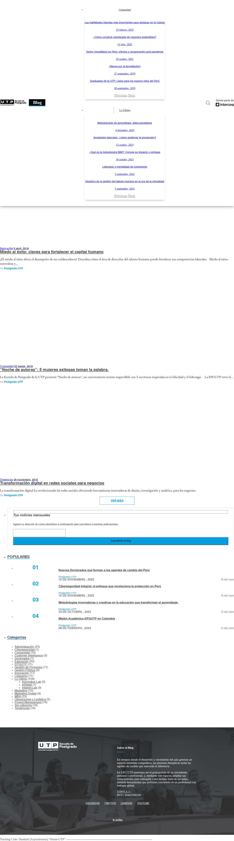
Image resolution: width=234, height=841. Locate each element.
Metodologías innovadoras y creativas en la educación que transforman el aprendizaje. (118, 602)
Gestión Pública (25, 670)
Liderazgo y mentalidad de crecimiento (124, 167)
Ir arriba (117, 820)
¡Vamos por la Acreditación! (125, 66)
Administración (24, 647)
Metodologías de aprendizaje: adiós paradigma (124, 123)
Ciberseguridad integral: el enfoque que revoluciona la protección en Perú (109, 586)
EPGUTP (21, 664)
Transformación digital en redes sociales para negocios (52, 483)
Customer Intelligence (29, 655)
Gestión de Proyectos (28, 667)
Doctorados (22, 658)
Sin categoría (23, 705)
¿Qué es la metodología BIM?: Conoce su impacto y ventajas (124, 152)
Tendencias (6, 479)
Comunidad (125, 9)
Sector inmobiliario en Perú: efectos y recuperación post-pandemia (124, 52)
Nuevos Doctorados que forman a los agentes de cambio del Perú (104, 570)
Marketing (21, 690)
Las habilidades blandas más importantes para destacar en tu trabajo (125, 22)
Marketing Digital (26, 693)
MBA (18, 696)
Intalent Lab (29, 687)
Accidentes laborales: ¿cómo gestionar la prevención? (124, 137)
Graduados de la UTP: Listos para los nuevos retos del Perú (125, 81)
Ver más (117, 500)
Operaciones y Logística (30, 699)
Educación (22, 661)
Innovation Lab (31, 682)
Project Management (28, 702)
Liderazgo (21, 676)
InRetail (27, 685)
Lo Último (124, 110)
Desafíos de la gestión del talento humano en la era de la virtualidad (124, 181)
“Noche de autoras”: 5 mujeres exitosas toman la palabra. (54, 370)
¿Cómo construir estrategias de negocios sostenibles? (124, 37)
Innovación (6, 248)
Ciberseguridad (25, 649)
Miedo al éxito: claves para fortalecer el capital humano (51, 252)
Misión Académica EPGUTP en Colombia (86, 618)
